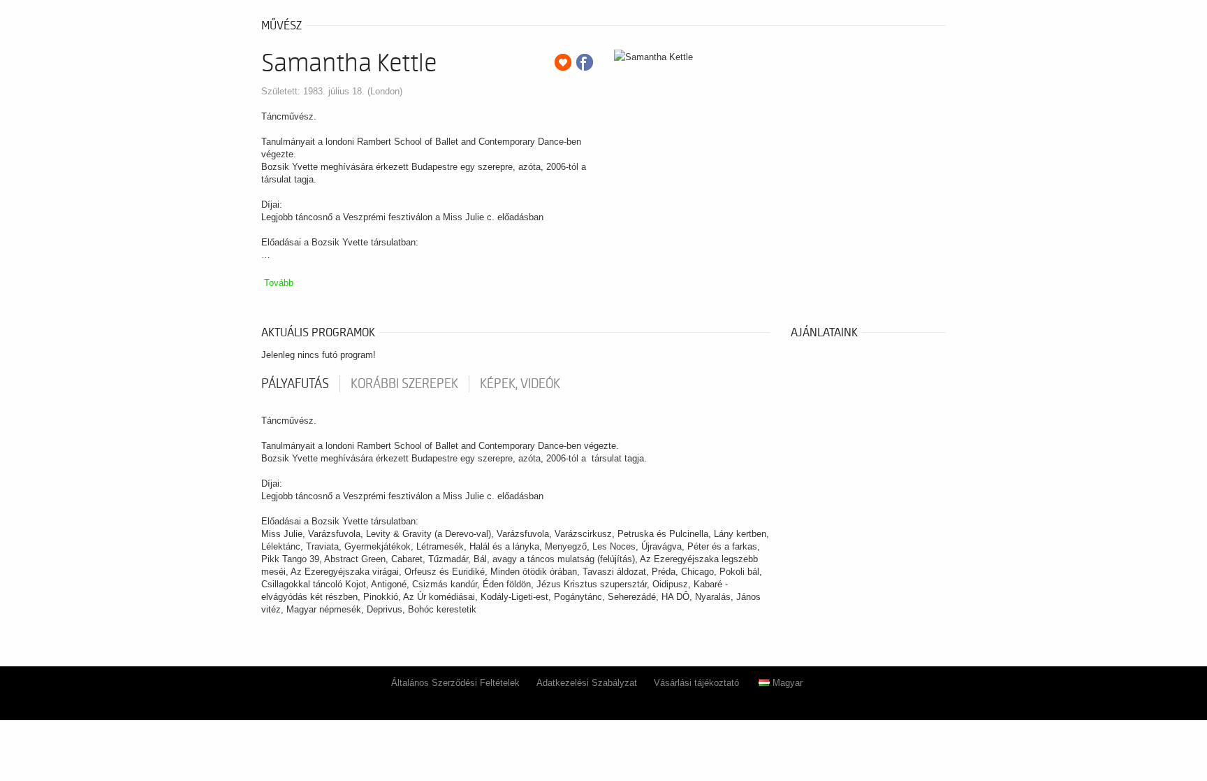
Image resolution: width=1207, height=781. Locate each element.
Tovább (278, 283)
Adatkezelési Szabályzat (586, 683)
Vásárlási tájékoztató (696, 683)
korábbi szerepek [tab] (404, 384)
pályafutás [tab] (295, 384)
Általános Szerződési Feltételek (455, 683)
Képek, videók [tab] (520, 384)
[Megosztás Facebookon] (584, 62)
